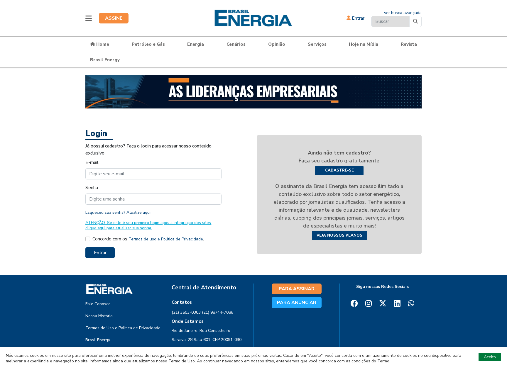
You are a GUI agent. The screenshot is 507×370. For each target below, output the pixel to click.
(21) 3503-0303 (186, 312)
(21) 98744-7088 (217, 312)
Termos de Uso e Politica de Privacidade (122, 328)
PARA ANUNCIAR (296, 302)
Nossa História (99, 316)
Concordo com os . (148, 239)
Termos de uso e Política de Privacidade (166, 239)
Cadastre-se (339, 170)
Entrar (357, 18)
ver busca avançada (403, 13)
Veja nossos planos (339, 235)
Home (102, 44)
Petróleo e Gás (148, 44)
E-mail (92, 162)
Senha (91, 187)
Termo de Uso (181, 361)
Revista (409, 44)
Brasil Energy (105, 60)
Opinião (276, 44)
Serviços (317, 44)
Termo (383, 361)
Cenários (236, 44)
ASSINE (113, 18)
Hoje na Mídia (363, 44)
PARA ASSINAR (297, 289)
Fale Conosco (98, 304)
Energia (195, 44)
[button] (88, 18)
